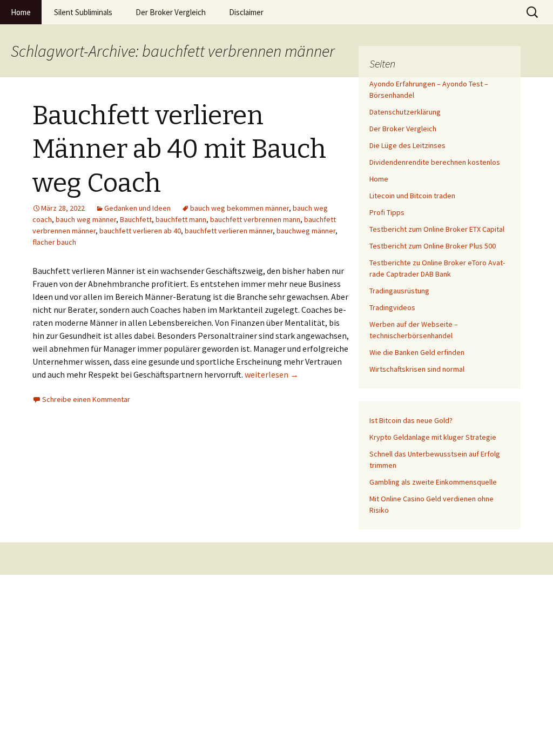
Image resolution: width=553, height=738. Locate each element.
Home (21, 12)
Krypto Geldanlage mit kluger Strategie (432, 437)
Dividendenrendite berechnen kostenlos (434, 162)
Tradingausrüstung (399, 291)
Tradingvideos (392, 307)
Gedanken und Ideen (137, 208)
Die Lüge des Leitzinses (407, 145)
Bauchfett (136, 219)
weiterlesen (272, 374)
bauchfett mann (181, 219)
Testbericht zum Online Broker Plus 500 (432, 246)
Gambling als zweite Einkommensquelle (433, 482)
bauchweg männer (305, 231)
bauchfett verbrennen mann (255, 219)
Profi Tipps (386, 212)
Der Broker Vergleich (171, 12)
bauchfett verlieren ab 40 (140, 231)
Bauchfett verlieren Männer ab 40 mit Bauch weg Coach (179, 149)
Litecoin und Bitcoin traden (412, 195)
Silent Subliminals (83, 12)
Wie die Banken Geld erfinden (416, 352)
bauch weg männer (86, 219)
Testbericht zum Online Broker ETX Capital (436, 229)
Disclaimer (246, 12)
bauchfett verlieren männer (229, 231)
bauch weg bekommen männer (239, 208)
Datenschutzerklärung (405, 112)
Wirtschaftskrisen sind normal (416, 369)
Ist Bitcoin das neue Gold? (411, 420)
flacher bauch (54, 242)
